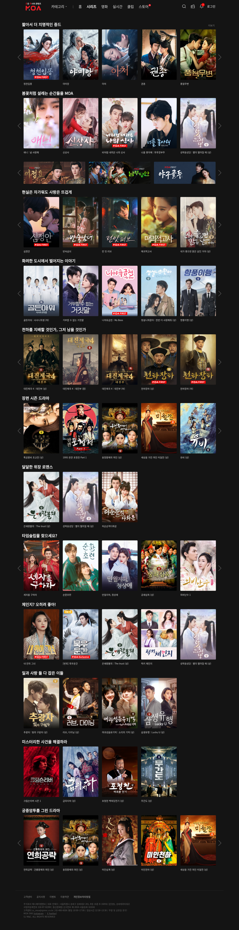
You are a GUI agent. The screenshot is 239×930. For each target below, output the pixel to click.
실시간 (117, 6)
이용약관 (64, 896)
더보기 (211, 25)
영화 (104, 6)
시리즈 (91, 6)
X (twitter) (52, 913)
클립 (130, 6)
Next (220, 57)
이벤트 (53, 896)
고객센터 (28, 896)
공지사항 (41, 896)
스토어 (144, 6)
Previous (19, 57)
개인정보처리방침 (81, 896)
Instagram (39, 913)
